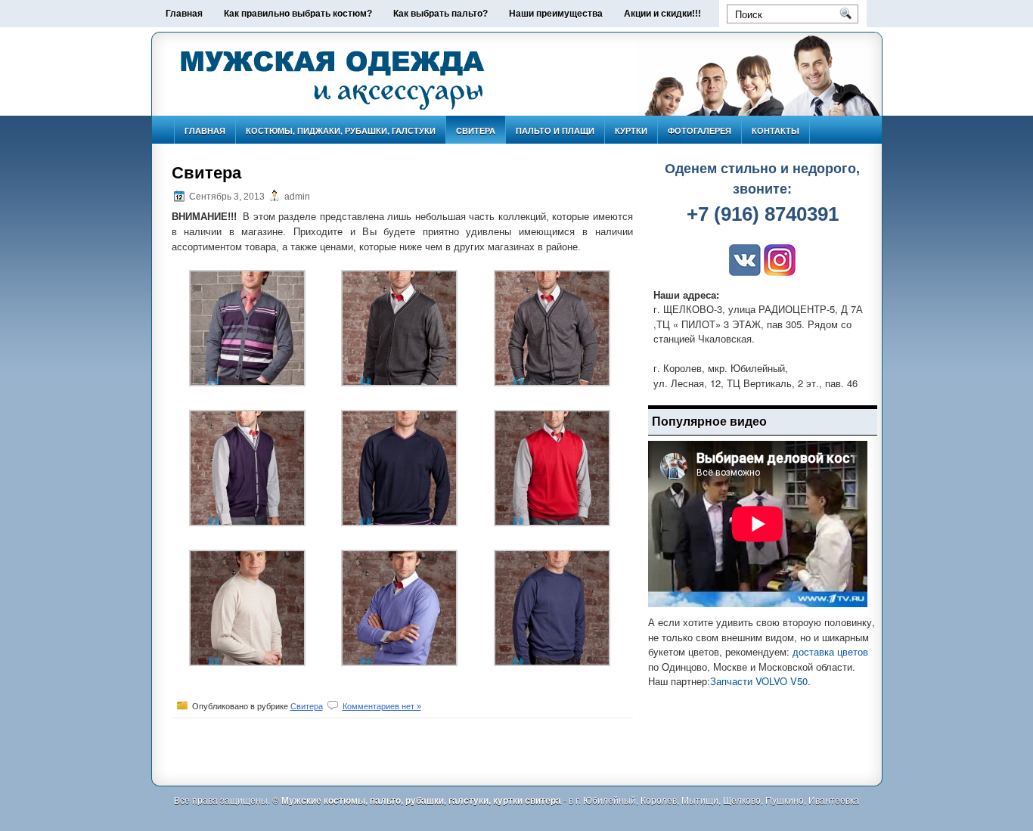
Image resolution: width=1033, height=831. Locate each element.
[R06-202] (399, 522)
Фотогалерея (699, 130)
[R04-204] (552, 662)
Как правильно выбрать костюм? (298, 13)
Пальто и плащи (555, 130)
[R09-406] (247, 383)
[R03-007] (247, 662)
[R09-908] (399, 383)
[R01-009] (552, 522)
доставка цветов (830, 651)
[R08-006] (247, 522)
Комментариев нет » (382, 706)
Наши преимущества (556, 13)
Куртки (631, 130)
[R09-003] (552, 383)
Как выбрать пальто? (440, 13)
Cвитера (475, 130)
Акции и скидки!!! (662, 13)
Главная (184, 13)
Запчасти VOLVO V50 (759, 681)
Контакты (775, 130)
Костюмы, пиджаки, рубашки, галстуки (341, 130)
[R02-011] (399, 662)
